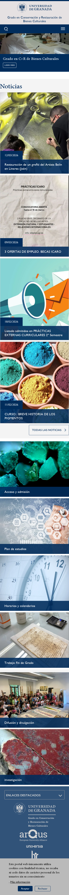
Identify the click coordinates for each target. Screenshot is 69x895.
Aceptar (25, 888)
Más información (20, 882)
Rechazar (42, 888)
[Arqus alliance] (33, 835)
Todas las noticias (46, 430)
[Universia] (34, 846)
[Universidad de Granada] (34, 8)
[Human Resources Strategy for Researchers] (34, 856)
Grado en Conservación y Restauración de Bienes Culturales (34, 19)
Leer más (10, 65)
